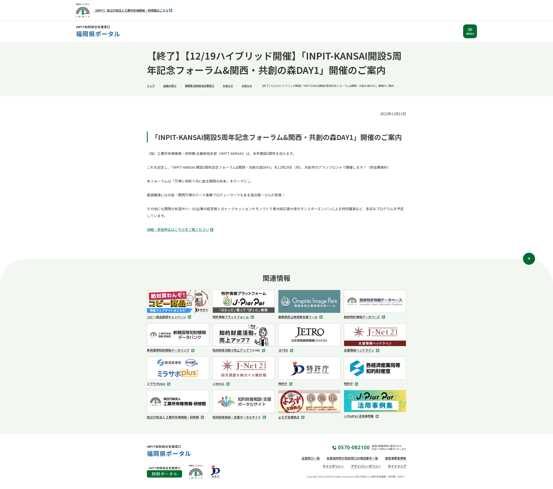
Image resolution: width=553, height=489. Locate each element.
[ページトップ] (529, 259)
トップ (151, 85)
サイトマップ (397, 466)
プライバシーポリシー (366, 466)
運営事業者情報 (395, 458)
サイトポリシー (333, 466)
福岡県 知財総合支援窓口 (199, 85)
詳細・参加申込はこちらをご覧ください (179, 230)
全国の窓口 (169, 85)
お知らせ (228, 85)
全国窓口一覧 (311, 458)
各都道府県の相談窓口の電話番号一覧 (352, 458)
